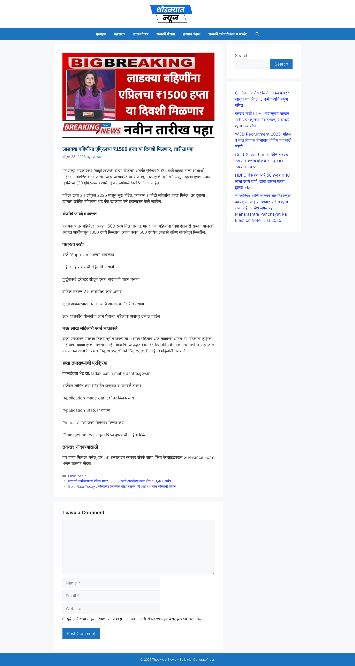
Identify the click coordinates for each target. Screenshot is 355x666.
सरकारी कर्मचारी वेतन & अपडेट (228, 34)
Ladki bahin (77, 476)
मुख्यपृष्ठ (101, 34)
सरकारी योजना (166, 34)
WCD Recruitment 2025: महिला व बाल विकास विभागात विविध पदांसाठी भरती (263, 140)
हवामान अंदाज (191, 34)
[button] (257, 34)
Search (242, 55)
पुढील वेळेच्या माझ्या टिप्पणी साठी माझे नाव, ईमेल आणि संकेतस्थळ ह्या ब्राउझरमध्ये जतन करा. (135, 619)
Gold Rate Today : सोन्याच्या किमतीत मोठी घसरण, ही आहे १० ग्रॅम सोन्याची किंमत (122, 486)
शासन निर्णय (140, 34)
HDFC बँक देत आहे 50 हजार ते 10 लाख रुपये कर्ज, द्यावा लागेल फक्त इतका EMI (262, 181)
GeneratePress (204, 659)
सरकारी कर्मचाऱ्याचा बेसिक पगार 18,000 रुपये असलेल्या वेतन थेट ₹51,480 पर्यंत (119, 481)
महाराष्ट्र (119, 34)
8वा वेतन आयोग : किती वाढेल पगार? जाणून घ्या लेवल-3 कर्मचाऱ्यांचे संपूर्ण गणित (262, 99)
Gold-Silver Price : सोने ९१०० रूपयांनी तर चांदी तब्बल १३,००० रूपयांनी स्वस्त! (261, 160)
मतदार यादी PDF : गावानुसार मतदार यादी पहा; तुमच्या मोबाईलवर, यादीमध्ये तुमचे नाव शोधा (262, 119)
